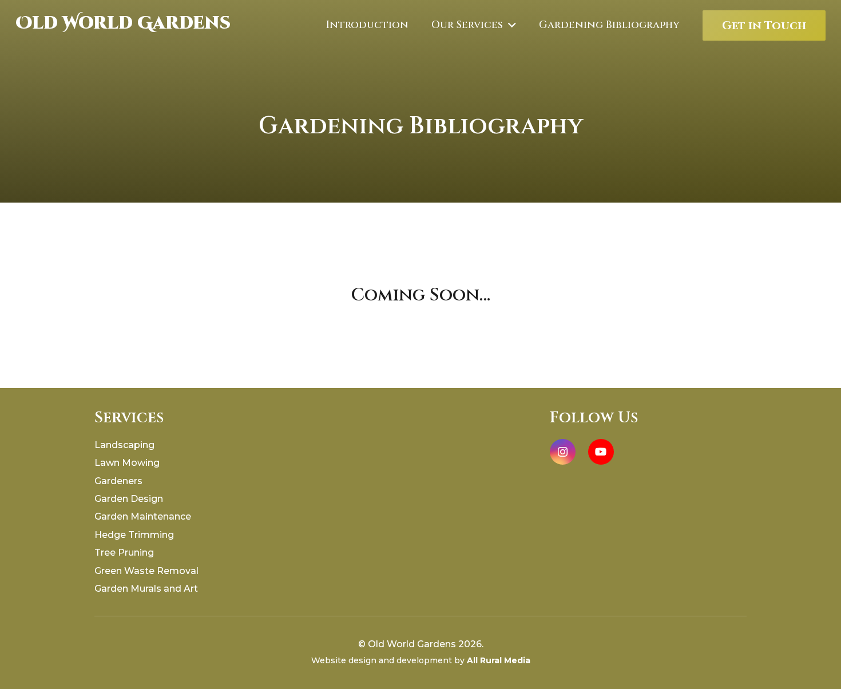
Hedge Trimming (134, 534)
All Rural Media (498, 660)
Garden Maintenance (142, 516)
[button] (509, 25)
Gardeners (118, 481)
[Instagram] (563, 452)
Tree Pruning (124, 552)
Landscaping (124, 444)
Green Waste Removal (146, 570)
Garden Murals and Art (146, 588)
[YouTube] (601, 452)
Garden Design (128, 498)
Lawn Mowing (127, 462)
